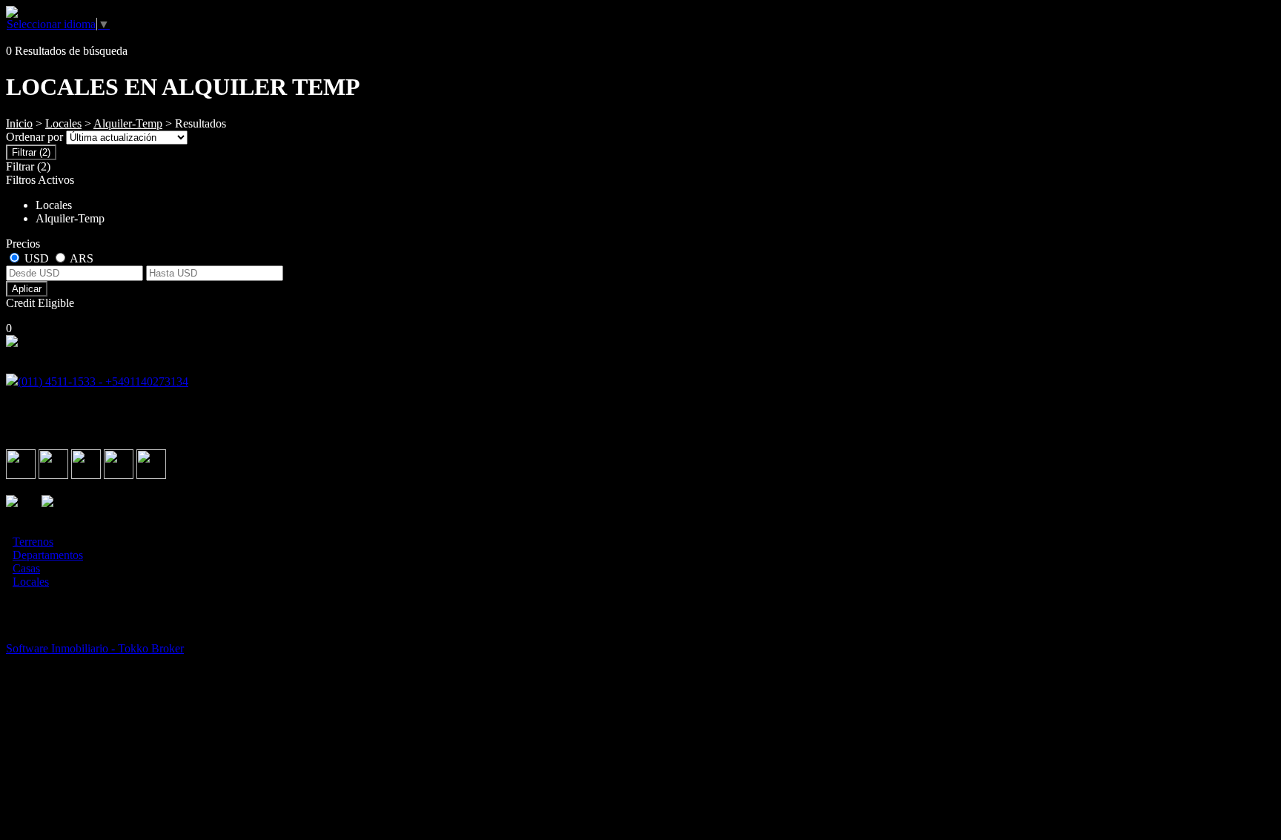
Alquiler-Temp (127, 123)
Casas (26, 568)
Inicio (19, 123)
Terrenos (33, 541)
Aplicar (27, 288)
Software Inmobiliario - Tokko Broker (95, 648)
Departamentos (48, 555)
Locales (63, 123)
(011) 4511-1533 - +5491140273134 (103, 381)
